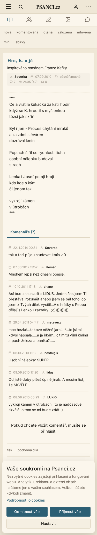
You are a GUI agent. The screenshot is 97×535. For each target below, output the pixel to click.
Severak (51, 247)
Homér (51, 267)
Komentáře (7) (22, 232)
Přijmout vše (70, 511)
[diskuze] (87, 20)
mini (7, 42)
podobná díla (28, 450)
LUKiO (52, 397)
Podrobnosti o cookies (25, 500)
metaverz (54, 322)
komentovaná (27, 32)
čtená (48, 32)
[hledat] (20, 6)
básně (64, 77)
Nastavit (48, 523)
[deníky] (48, 20)
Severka (20, 77)
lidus (50, 372)
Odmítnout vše (27, 511)
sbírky (20, 42)
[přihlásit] (75, 6)
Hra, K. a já (20, 60)
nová (7, 32)
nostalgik (51, 353)
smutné (75, 77)
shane (48, 286)
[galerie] (68, 20)
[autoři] (29, 20)
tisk (9, 450)
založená (65, 32)
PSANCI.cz (48, 7)
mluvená (84, 32)
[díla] (9, 20)
